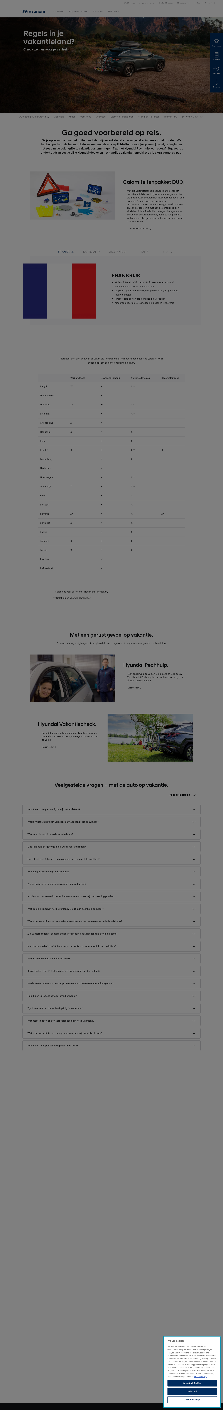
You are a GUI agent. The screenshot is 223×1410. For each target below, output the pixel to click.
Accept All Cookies (192, 1383)
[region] (192, 1372)
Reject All (192, 1391)
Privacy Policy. (200, 1376)
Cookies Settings (192, 1399)
